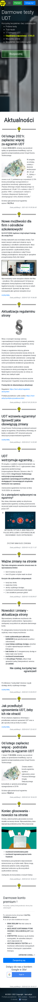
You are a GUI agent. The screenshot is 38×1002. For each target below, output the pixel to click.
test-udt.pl (28, 994)
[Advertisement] (19, 90)
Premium (17, 3)
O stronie (14, 999)
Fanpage (24, 999)
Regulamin (32, 997)
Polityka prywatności (9, 997)
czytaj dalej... (6, 295)
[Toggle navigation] (9, 3)
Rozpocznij (15, 54)
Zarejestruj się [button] (19, 960)
